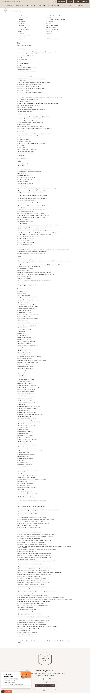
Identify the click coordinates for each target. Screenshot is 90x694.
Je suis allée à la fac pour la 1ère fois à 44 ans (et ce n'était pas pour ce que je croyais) (39, 572)
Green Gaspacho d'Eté (23, 433)
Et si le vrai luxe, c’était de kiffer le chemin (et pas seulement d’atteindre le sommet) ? (39, 264)
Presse (19, 256)
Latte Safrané (21, 404)
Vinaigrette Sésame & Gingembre (26, 393)
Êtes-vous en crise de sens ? (25, 630)
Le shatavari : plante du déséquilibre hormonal (29, 187)
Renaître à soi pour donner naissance (27, 632)
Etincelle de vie (22, 147)
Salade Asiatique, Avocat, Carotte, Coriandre (29, 422)
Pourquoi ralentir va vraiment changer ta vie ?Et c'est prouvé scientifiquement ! (37, 626)
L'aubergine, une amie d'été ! (25, 77)
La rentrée (20, 204)
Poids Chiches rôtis (23, 335)
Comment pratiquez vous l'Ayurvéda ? (27, 513)
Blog (18, 43)
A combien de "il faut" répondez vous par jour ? (30, 615)
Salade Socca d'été (23, 429)
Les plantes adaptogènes (24, 69)
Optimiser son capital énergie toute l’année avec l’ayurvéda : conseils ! (35, 128)
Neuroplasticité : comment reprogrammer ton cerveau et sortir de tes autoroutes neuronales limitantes (43, 249)
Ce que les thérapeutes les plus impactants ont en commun (33, 595)
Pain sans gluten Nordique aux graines (27, 408)
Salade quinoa (21, 460)
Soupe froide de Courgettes (25, 358)
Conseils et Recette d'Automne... (26, 111)
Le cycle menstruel (23, 181)
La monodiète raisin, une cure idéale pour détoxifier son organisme (35, 280)
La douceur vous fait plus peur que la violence (29, 538)
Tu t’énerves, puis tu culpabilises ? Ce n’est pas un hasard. (32, 586)
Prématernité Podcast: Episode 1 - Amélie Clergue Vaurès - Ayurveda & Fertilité (37, 232)
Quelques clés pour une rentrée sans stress (29, 135)
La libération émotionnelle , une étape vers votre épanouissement (34, 133)
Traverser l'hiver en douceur (25, 107)
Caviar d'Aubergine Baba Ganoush (26, 349)
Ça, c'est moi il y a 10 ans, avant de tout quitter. (29, 613)
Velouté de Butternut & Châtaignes (27, 412)
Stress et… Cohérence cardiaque (26, 151)
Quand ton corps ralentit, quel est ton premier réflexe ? (31, 580)
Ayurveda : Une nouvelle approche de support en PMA (31, 190)
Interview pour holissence (24, 278)
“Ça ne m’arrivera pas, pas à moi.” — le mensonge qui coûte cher (34, 616)
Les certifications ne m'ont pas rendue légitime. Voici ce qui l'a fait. (34, 557)
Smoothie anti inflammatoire (25, 443)
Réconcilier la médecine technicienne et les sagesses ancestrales (34, 553)
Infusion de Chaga (22, 481)
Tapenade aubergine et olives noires (27, 487)
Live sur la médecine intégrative (26, 238)
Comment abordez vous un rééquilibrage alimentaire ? (31, 506)
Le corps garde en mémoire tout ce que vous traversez (32, 544)
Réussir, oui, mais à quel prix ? (25, 268)
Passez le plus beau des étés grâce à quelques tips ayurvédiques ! (34, 272)
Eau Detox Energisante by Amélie (26, 495)
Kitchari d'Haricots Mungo (24, 339)
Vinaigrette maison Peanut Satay (26, 379)
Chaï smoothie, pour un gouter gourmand (28, 314)
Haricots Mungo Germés (24, 427)
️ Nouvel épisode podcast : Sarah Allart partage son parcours (33, 570)
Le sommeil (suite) (22, 73)
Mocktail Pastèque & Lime (24, 354)
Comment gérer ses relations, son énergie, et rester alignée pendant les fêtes (37, 591)
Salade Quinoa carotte (24, 452)
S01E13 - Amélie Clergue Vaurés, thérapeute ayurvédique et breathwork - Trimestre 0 (39, 225)
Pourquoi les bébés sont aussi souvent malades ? (30, 521)
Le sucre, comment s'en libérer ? (26, 55)
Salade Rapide (22, 331)
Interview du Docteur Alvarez (25, 183)
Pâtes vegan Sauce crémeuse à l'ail (27, 347)
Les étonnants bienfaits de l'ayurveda (27, 286)
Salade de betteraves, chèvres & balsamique (29, 306)
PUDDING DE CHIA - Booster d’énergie (28, 493)
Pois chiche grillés (22, 466)
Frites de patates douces (24, 485)
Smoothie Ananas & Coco (24, 343)
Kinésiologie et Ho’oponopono (25, 153)
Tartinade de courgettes (24, 295)
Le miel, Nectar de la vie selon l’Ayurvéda (28, 99)
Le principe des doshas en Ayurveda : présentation (30, 122)
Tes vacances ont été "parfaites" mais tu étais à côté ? (31, 206)
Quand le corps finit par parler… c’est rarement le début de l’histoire (34, 574)
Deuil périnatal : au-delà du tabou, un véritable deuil (31, 192)
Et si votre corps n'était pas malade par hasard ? (30, 532)
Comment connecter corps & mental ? (27, 149)
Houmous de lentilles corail (25, 491)
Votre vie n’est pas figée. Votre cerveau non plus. (30, 262)
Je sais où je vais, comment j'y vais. (26, 611)
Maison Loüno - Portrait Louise (25, 636)
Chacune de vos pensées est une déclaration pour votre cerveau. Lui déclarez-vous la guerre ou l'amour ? (44, 261)
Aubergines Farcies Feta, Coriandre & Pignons (29, 356)
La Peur (20, 137)
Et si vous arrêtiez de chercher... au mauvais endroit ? (31, 622)
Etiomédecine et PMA (23, 175)
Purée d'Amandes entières (24, 337)
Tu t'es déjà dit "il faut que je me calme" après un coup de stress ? (34, 605)
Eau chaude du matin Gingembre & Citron (28, 301)
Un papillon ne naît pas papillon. (26, 607)
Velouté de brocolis (23, 320)
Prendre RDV (6, 691)
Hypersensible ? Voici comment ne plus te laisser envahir (32, 209)
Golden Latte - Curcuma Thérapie (26, 497)
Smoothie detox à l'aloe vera (25, 303)
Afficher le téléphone (59, 673)
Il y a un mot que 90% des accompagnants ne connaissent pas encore (35, 536)
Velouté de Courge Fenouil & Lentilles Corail (29, 406)
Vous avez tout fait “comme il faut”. (26, 200)
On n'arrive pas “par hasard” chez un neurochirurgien (31, 584)
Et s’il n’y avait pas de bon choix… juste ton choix (30, 207)
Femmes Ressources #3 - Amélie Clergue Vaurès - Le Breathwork (34, 227)
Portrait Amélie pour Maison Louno (26, 638)
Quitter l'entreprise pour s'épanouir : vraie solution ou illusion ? (33, 215)
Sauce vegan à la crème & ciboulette (27, 439)
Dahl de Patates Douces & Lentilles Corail (28, 324)
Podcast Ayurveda (22, 223)
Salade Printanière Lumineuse (25, 383)
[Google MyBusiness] (51, 2)
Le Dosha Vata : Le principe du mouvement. (29, 120)
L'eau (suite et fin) (22, 59)
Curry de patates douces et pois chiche (28, 297)
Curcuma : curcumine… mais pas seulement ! (29, 86)
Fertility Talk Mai (22, 166)
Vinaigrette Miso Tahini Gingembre (26, 389)
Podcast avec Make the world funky (27, 242)
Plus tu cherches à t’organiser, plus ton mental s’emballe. (32, 588)
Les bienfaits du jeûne (23, 90)
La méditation (21, 145)
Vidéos (19, 503)
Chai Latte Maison (22, 327)
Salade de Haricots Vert (24, 410)
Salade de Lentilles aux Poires (25, 399)
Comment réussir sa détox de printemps (28, 284)
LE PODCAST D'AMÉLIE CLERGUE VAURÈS (28, 236)
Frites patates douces (23, 462)
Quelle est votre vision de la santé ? (27, 515)
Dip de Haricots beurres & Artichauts (27, 326)
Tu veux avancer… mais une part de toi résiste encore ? (31, 213)
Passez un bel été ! (22, 113)
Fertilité (19, 161)
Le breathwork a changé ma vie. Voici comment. (30, 563)
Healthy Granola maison (24, 381)
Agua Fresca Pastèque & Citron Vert (27, 425)
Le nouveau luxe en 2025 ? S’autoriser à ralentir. (29, 259)
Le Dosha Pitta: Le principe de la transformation (30, 118)
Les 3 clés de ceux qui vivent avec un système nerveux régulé (33, 620)
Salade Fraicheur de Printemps (25, 431)
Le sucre (20, 57)
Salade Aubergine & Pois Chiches (26, 370)
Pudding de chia (22, 80)
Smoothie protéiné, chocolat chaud (27, 304)
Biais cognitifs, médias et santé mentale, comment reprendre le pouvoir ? (36, 540)
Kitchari (20, 498)
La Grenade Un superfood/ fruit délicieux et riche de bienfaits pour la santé (37, 52)
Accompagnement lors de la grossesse (28, 525)
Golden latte (21, 468)
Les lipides (20, 65)
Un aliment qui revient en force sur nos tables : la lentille (32, 78)
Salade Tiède (21, 333)
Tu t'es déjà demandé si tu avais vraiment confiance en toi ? (33, 198)
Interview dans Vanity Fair (24, 270)
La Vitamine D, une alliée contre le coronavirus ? (30, 50)
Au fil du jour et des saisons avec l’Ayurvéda (29, 105)
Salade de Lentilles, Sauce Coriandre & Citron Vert (30, 414)
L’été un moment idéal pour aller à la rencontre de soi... (31, 143)
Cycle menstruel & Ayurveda (25, 179)
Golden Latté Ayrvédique (24, 310)
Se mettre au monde (23, 219)
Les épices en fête (22, 48)
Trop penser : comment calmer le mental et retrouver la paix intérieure (35, 568)
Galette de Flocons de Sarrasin (26, 364)
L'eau (19, 61)
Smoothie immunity (23, 456)
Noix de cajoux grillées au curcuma (27, 449)
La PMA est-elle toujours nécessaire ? (27, 177)
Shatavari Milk (21, 472)
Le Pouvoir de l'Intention (24, 139)
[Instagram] (55, 2)
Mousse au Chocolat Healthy (25, 435)
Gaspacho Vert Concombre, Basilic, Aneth (28, 345)
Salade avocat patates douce (25, 464)
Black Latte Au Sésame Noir (25, 400)
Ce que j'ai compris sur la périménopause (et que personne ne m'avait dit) (36, 534)
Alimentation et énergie (24, 45)
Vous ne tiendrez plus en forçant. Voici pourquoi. (30, 202)
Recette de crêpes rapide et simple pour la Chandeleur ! (32, 500)
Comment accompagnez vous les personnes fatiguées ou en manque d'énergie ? (38, 510)
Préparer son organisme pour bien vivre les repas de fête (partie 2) (34, 82)
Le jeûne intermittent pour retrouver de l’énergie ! (30, 92)
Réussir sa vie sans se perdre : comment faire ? (29, 576)
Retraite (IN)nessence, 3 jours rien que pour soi (29, 634)
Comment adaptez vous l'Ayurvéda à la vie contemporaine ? (33, 512)
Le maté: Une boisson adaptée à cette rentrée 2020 (31, 54)
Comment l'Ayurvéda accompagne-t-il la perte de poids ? (32, 517)
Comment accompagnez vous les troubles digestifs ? (31, 508)
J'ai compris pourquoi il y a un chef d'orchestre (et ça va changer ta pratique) (37, 561)
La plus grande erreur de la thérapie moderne (29, 593)
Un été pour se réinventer (24, 276)
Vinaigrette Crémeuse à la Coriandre (27, 341)
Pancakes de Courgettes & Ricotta (26, 402)
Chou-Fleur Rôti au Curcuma (25, 416)
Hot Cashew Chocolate (24, 395)
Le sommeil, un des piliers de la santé (27, 71)
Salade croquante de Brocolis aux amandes (29, 387)
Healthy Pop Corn (22, 376)
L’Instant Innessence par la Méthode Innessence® (32, 195)
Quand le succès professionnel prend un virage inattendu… (32, 251)
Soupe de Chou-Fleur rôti (24, 329)
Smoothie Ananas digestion (25, 424)
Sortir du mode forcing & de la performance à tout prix (31, 253)
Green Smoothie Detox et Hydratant (27, 385)
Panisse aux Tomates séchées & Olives (27, 397)
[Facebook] (40, 678)
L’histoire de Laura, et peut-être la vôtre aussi (29, 266)
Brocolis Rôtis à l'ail (23, 293)
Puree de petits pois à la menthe (26, 454)
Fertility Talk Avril (22, 173)
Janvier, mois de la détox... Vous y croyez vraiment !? (31, 126)
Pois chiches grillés (23, 377)
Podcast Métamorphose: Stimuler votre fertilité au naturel (32, 217)
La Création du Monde (23, 101)
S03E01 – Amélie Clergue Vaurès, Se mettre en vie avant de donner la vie (36, 230)
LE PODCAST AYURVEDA (24, 240)
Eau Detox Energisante (24, 437)
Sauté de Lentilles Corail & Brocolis (27, 418)
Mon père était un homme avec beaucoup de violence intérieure (34, 555)
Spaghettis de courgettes (24, 441)
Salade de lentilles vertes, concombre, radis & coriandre (32, 360)
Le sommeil (21, 75)
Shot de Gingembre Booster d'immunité (28, 318)
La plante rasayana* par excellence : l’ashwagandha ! (31, 109)
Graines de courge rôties (24, 316)
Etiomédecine (21, 155)
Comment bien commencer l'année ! (27, 67)
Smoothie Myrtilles (22, 291)
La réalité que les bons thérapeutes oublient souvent (31, 603)
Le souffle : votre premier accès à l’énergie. (28, 628)
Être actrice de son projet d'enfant (26, 221)
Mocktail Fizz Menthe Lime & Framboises (28, 362)
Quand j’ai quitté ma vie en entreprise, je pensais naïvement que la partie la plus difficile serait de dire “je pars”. (45, 599)
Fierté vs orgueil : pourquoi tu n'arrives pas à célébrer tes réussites (34, 566)
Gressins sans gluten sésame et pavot (27, 308)
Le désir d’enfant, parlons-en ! (25, 185)
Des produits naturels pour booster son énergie (30, 84)
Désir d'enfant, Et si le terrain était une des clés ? (30, 171)
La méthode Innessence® (25, 247)
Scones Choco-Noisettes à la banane (27, 470)
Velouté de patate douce (24, 312)
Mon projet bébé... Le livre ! (24, 164)
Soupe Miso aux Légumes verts (26, 391)
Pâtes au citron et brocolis (24, 447)
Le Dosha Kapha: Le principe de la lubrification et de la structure (34, 117)
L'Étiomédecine (22, 158)
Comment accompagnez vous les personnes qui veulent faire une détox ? (36, 519)
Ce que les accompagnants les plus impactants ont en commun (34, 601)
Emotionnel (20, 131)
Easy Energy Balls (22, 374)
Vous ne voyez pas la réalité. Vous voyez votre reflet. (31, 565)
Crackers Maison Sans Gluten (25, 352)
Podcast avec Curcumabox (25, 244)
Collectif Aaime (22, 167)
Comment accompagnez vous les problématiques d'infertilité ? (34, 523)
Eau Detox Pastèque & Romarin (26, 351)
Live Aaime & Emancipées (24, 169)
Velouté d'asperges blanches (25, 458)
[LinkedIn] (53, 2)
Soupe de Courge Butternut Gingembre (28, 475)
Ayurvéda (19, 95)
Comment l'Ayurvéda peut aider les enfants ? (29, 527)
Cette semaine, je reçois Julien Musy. (27, 551)
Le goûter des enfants (23, 63)
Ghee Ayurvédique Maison (24, 473)
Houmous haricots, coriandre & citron (27, 445)
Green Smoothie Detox (24, 372)
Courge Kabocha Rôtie (24, 322)
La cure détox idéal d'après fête (26, 282)
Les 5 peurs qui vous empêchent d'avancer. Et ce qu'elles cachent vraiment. (37, 549)
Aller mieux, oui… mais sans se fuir (26, 211)
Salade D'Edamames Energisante (26, 420)
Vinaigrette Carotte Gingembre (25, 368)
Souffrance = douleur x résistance (26, 559)
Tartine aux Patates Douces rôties (26, 477)
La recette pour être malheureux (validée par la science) (32, 578)
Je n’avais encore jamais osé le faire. (27, 609)
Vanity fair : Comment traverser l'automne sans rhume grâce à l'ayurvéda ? (36, 274)
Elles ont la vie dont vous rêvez (26, 618)
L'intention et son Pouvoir (24, 141)
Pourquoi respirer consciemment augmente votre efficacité (32, 624)
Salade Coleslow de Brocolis (25, 366)
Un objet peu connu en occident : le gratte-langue (30, 115)
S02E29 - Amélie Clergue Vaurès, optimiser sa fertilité (31, 229)
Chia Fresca (21, 489)
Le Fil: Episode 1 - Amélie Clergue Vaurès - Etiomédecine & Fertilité (34, 234)
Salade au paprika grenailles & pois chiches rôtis (30, 450)
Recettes (19, 288)
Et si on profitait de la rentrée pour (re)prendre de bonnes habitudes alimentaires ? (38, 103)
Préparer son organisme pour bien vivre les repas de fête (32, 88)
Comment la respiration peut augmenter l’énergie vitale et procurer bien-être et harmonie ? (40, 97)
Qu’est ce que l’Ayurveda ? (24, 124)
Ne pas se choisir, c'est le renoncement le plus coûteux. (32, 542)
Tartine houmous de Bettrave (25, 483)
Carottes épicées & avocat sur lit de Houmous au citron (32, 479)
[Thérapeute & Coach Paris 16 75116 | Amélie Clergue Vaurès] (5, 10)
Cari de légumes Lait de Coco (25, 299)
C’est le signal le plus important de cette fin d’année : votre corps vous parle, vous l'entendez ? (41, 597)
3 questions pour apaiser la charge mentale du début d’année (33, 582)
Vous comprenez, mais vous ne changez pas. (29, 590)
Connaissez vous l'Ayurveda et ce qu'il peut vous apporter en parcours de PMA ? (38, 189)
